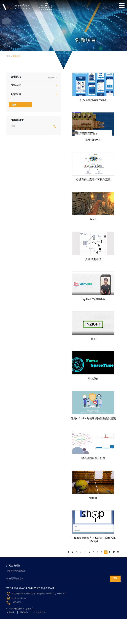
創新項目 (17, 56)
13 (118, 552)
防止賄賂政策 (39, 612)
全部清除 (51, 77)
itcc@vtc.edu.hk (18, 598)
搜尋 (14, 104)
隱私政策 (24, 612)
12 (114, 552)
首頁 (8, 56)
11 (109, 552)
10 (106, 552)
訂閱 (115, 578)
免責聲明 (10, 612)
